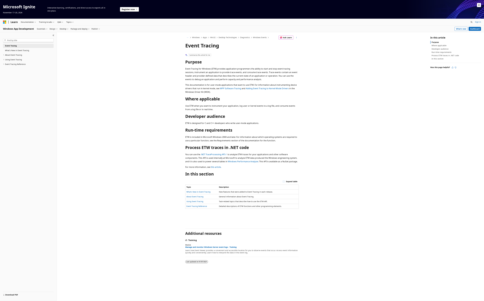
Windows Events (260, 37)
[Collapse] (53, 35)
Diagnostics (245, 37)
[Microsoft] (4, 22)
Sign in (478, 22)
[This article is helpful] (452, 67)
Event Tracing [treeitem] (11, 46)
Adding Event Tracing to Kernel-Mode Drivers (267, 88)
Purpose (435, 42)
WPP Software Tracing (230, 88)
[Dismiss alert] (479, 5)
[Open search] (471, 22)
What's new (461, 29)
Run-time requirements (441, 52)
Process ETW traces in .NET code (445, 55)
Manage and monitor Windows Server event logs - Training (211, 247)
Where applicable (439, 45)
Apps (205, 37)
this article (216, 167)
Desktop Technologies (228, 37)
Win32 (213, 37)
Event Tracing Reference (196, 206)
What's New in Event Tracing (198, 192)
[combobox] (28, 40)
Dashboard (475, 29)
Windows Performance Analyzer (243, 161)
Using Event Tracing (194, 201)
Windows (196, 37)
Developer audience (440, 49)
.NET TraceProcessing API (213, 154)
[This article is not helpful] (455, 67)
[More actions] (296, 38)
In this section (438, 59)
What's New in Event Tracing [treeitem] (17, 50)
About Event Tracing (194, 196)
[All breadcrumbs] (187, 38)
